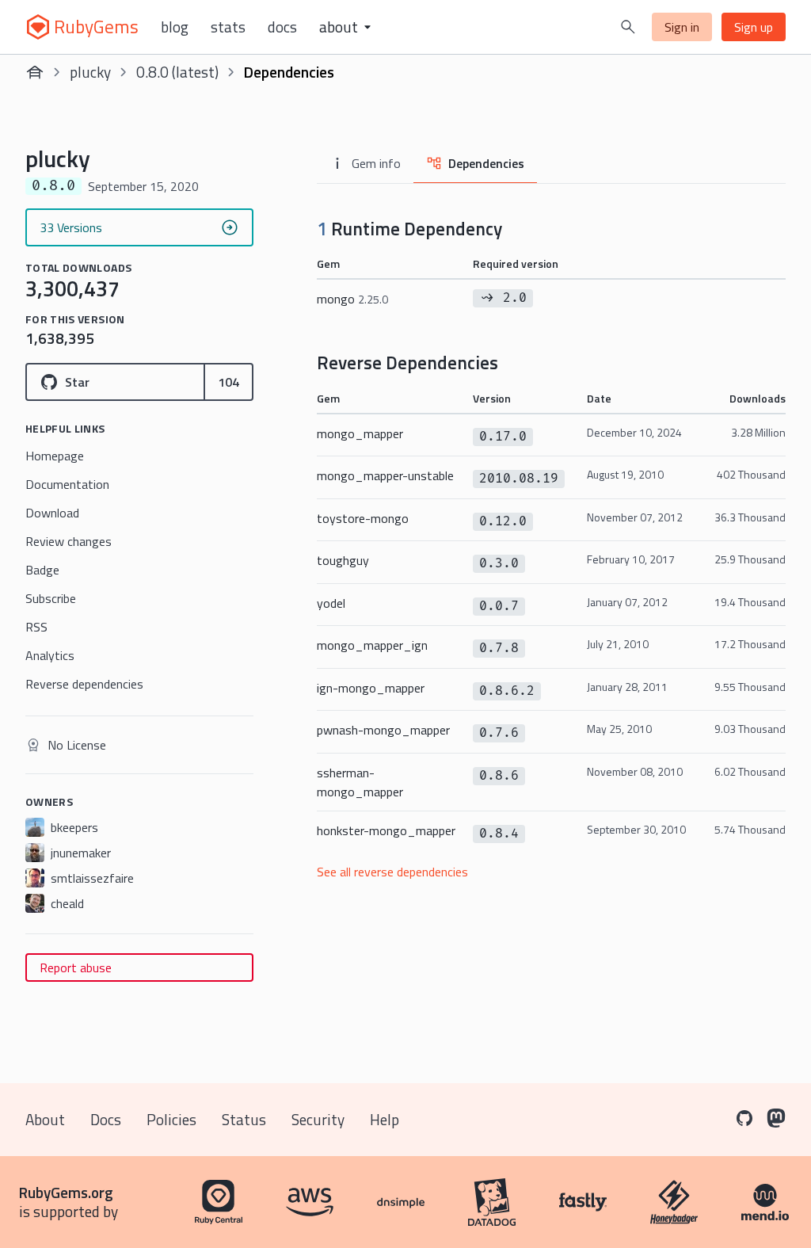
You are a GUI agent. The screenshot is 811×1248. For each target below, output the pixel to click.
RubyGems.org (66, 1192)
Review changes (68, 541)
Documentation (67, 484)
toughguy (343, 560)
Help (384, 1119)
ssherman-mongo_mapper (360, 782)
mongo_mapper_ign (372, 645)
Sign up (753, 26)
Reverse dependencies (84, 683)
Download (52, 512)
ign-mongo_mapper (371, 687)
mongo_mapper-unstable (385, 475)
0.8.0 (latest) (177, 71)
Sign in (681, 26)
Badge (42, 569)
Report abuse (76, 967)
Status (244, 1119)
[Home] (35, 72)
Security (318, 1119)
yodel (331, 603)
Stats (228, 27)
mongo (352, 298)
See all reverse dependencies (392, 871)
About (45, 1119)
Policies (171, 1119)
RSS (36, 626)
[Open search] (628, 27)
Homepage (54, 455)
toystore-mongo (363, 518)
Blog (174, 27)
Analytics (49, 655)
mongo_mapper (360, 433)
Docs (282, 27)
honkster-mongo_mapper (386, 830)
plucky (90, 71)
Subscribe (50, 598)
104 (228, 381)
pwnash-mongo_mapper (383, 729)
